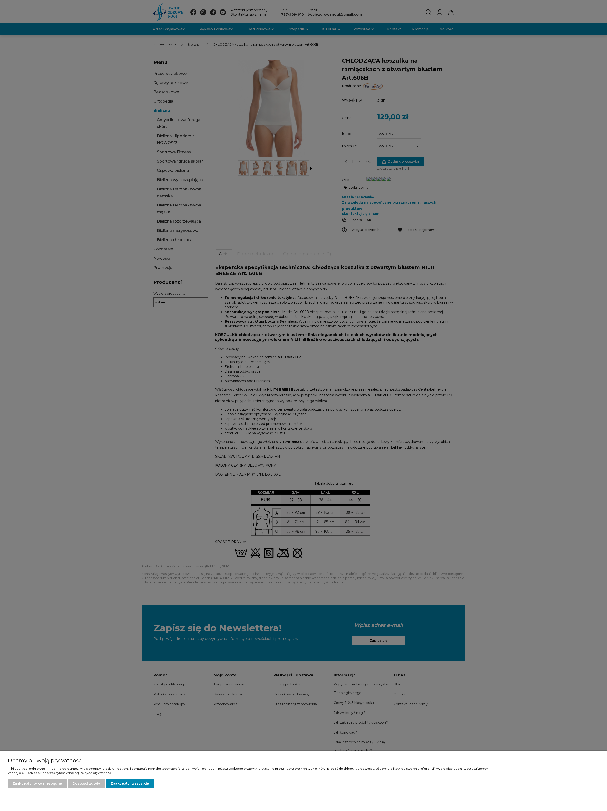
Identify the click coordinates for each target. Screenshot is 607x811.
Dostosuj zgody (86, 783)
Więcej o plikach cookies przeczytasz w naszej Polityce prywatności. (60, 773)
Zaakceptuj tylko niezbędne (37, 783)
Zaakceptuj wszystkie (130, 783)
